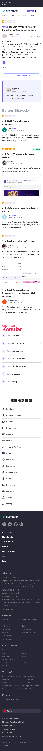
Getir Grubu (15, 15)
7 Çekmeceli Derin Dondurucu (11, 699)
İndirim (32, 15)
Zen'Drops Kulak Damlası (30, 686)
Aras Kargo (6, 656)
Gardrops (5, 632)
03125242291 (26, 689)
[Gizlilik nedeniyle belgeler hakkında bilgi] (4, 62)
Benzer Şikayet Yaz (23, 76)
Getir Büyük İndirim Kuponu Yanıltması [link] (18, 241)
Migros (24, 656)
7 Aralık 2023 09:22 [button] (13, 163)
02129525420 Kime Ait (10, 590)
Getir (24, 15)
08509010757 (27, 683)
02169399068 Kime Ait (10, 593)
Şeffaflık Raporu (8, 552)
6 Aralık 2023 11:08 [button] (12, 37)
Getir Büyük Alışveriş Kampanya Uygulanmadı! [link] (15, 122)
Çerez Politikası (8, 733)
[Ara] (36, 11)
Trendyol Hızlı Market (29, 620)
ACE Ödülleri (7, 542)
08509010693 (27, 680)
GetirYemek (6, 626)
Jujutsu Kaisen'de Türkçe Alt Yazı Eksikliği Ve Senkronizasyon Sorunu (21, 584)
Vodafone (5, 662)
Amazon (5, 620)
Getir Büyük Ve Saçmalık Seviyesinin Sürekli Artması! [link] (20, 209)
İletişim (5, 561)
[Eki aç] (21, 185)
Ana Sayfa (5, 15)
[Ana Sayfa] (10, 11)
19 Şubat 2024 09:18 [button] (13, 130)
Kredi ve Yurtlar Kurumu (10, 686)
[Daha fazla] (40, 68)
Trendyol (5, 623)
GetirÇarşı (25, 626)
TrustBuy (5, 745)
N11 (23, 623)
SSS (3, 556)
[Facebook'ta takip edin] (16, 524)
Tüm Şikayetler (7, 609)
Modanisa (5, 650)
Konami (4, 683)
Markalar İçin (7, 537)
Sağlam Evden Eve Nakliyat (11, 676)
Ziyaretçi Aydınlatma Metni (13, 722)
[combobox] (21, 711)
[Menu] (39, 11)
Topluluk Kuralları (8, 729)
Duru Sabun (6, 680)
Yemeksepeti (6, 629)
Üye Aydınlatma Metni (11, 718)
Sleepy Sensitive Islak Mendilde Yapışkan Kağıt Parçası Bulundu (21, 602)
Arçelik (4, 653)
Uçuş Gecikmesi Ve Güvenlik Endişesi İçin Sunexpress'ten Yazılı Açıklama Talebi (21, 587)
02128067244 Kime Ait (10, 605)
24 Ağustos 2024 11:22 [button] (14, 247)
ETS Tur (25, 659)
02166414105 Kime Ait (10, 596)
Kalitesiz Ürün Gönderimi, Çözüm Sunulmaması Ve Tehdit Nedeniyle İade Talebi (21, 599)
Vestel (24, 653)
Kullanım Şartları (8, 726)
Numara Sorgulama (8, 659)
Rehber (5, 547)
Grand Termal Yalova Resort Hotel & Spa (11, 689)
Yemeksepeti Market (29, 632)
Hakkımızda (7, 532)
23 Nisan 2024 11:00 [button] (13, 217)
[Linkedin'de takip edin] (21, 524)
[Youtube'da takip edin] (10, 524)
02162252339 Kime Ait (10, 578)
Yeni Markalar (7, 639)
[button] (9, 21)
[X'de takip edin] (4, 524)
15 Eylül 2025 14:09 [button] (13, 302)
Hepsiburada (26, 629)
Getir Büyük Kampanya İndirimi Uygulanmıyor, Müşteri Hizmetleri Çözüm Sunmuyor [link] (19, 293)
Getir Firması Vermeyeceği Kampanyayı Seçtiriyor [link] (18, 155)
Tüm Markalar (7, 636)
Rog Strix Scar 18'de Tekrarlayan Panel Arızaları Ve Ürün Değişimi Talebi (21, 581)
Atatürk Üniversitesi (29, 676)
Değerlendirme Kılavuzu (11, 736)
